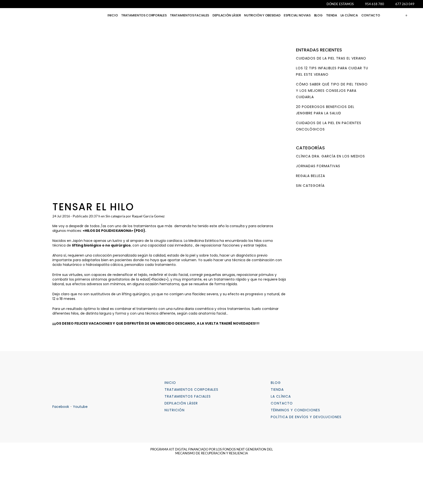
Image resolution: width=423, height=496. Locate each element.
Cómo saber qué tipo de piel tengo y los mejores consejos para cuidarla (332, 90)
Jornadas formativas (318, 166)
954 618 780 (374, 4)
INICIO (170, 382)
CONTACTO (282, 403)
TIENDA (277, 389)
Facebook (60, 406)
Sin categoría (115, 216)
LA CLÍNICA (281, 396)
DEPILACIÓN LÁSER (181, 403)
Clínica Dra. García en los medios (330, 156)
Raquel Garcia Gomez (148, 216)
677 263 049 (404, 4)
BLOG (276, 382)
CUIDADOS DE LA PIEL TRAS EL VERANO (331, 58)
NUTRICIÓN (174, 410)
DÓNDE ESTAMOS (340, 4)
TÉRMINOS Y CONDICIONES (295, 410)
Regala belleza (310, 175)
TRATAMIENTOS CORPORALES (191, 389)
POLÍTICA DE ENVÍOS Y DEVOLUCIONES (306, 416)
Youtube (80, 406)
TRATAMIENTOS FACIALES (187, 396)
